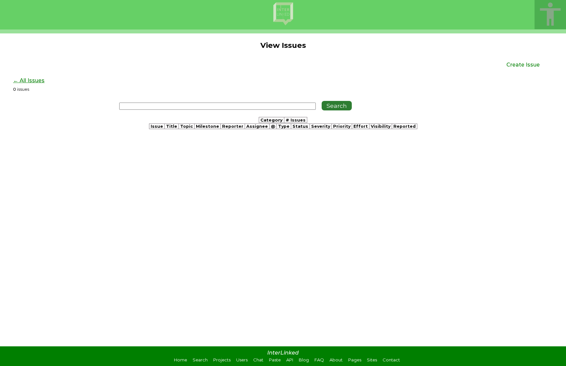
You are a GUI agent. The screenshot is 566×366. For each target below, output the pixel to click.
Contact (391, 359)
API (289, 359)
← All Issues (29, 80)
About (336, 359)
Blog (304, 359)
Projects (222, 359)
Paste (275, 359)
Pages (354, 359)
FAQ (319, 359)
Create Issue (523, 65)
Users (242, 359)
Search (200, 359)
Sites (372, 359)
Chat (258, 359)
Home (180, 359)
